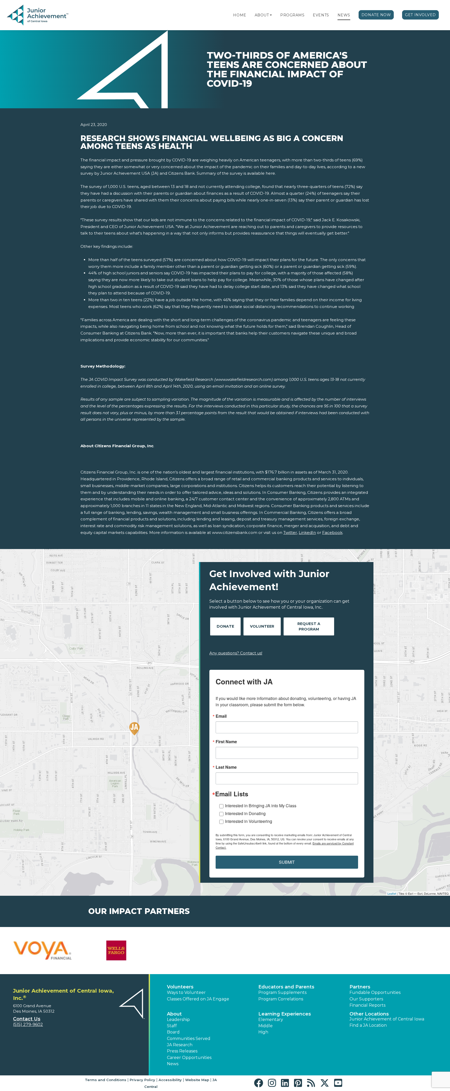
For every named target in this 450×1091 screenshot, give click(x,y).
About (262, 15)
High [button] (263, 1032)
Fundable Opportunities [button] (375, 992)
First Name (226, 742)
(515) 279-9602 (28, 1024)
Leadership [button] (178, 1019)
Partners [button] (359, 987)
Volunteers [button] (180, 987)
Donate (225, 626)
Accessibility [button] (170, 1080)
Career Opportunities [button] (189, 1057)
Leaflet (392, 893)
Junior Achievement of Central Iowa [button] (386, 1019)
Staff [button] (172, 1025)
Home (239, 15)
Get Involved (420, 14)
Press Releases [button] (182, 1051)
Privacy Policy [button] (142, 1080)
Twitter (290, 532)
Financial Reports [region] (367, 1005)
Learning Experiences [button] (284, 1014)
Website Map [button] (197, 1080)
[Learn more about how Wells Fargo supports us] (116, 951)
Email (221, 716)
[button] (271, 15)
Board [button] (173, 1032)
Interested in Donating (245, 813)
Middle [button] (265, 1025)
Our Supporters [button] (366, 999)
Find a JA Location (368, 1025)
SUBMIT (287, 862)
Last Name (226, 767)
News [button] (172, 1063)
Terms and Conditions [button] (105, 1080)
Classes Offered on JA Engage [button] (198, 999)
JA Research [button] (179, 1044)
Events (321, 15)
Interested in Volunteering (248, 821)
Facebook (332, 532)
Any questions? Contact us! (235, 653)
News (344, 15)
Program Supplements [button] (282, 992)
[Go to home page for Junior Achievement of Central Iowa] (38, 15)
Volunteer (262, 626)
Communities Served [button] (188, 1038)
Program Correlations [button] (280, 999)
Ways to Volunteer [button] (186, 992)
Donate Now (376, 14)
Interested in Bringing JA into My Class (260, 806)
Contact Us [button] (26, 1019)
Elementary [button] (270, 1019)
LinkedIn (307, 532)
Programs (292, 15)
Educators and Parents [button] (286, 987)
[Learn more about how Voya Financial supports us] (44, 951)
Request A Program (308, 626)
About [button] (174, 1014)
